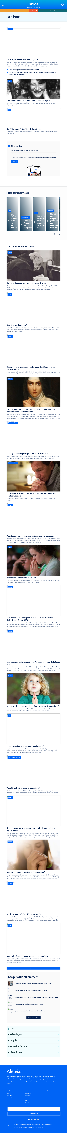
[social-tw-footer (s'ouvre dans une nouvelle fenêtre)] (35, 1119)
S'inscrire (14, 161)
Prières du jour (15, 1052)
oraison (10, 336)
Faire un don (16, 1124)
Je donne (32, 11)
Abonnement (28, 1098)
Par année (45, 1091)
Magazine (27, 1095)
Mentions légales (36, 1124)
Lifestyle (9, 1093)
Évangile (12, 1040)
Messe (10, 547)
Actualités (9, 1091)
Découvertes (10, 1098)
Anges (9, 925)
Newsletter (28, 1091)
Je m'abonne (14, 11)
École (9, 81)
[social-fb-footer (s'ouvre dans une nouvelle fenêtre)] (32, 1119)
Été (9, 110)
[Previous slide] (55, 234)
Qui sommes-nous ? (26, 1124)
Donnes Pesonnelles (28, 1127)
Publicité (27, 1102)
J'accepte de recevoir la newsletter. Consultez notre (34, 157)
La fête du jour (15, 1034)
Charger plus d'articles (33, 968)
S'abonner (34, 1109)
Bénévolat (50, 210)
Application (28, 1093)
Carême (10, 29)
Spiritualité (9, 1095)
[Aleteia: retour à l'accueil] (33, 3)
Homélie (10, 797)
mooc (9, 294)
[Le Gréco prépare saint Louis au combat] (12, 214)
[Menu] (13, 5)
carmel (10, 252)
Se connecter (34, 1113)
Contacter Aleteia (17, 1127)
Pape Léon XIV (25, 217)
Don (26, 1100)
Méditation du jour (17, 1046)
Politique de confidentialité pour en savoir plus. (45, 157)
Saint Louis (38, 7)
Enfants (10, 675)
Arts (9, 210)
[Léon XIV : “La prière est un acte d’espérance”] (26, 214)
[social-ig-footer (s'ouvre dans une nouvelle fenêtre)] (38, 1119)
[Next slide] (59, 234)
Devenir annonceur (46, 1124)
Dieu (9, 715)
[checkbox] (11, 157)
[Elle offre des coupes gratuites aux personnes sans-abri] (52, 214)
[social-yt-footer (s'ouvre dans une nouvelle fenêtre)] (29, 1119)
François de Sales (12, 423)
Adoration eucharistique (14, 757)
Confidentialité (39, 1127)
